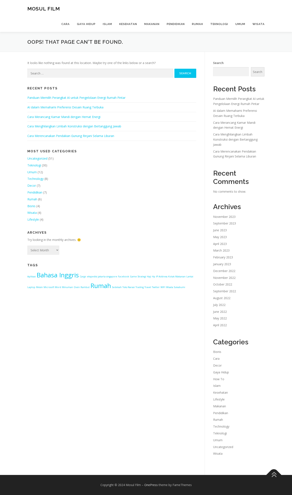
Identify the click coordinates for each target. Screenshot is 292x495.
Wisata (258, 24)
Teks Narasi (128, 287)
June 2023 (220, 230)
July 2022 (219, 305)
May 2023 (220, 237)
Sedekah (117, 287)
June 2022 (220, 312)
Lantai (189, 276)
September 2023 (224, 223)
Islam (107, 24)
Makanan (151, 24)
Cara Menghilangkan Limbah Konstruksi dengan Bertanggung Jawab (74, 126)
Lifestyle (33, 219)
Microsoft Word (52, 287)
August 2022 (221, 298)
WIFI (163, 287)
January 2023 (222, 264)
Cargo (83, 276)
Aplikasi (31, 276)
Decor (31, 185)
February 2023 (223, 257)
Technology (35, 179)
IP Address (161, 276)
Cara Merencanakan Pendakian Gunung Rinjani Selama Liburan (70, 136)
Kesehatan (128, 24)
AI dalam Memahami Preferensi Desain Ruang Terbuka (65, 107)
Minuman (67, 287)
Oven (77, 287)
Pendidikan (176, 24)
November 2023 (224, 217)
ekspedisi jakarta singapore (102, 276)
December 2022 (224, 271)
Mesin (39, 287)
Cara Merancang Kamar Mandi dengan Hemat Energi (63, 117)
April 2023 (220, 244)
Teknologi (219, 24)
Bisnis (31, 206)
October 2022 (222, 284)
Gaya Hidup (86, 24)
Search (218, 63)
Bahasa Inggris (58, 275)
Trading (140, 287)
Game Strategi (138, 276)
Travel (148, 287)
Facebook (123, 276)
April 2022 (220, 325)
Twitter (156, 287)
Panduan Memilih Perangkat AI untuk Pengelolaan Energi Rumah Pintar (76, 98)
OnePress (151, 485)
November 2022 (224, 278)
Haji (149, 276)
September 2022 (224, 291)
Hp (153, 276)
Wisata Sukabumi (175, 287)
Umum (240, 24)
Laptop (31, 287)
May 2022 (220, 318)
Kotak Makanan (177, 276)
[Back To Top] (274, 475)
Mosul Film (43, 9)
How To (218, 379)
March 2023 (221, 250)
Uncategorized (37, 158)
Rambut (85, 287)
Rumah (197, 24)
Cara (65, 24)
